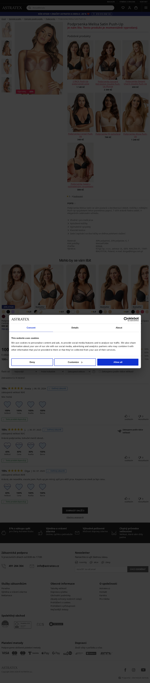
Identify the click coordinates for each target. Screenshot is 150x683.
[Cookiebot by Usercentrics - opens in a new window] (126, 319)
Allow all (118, 362)
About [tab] (119, 327)
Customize (73, 362)
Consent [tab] (31, 327)
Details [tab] (75, 327)
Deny (32, 362)
